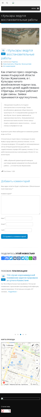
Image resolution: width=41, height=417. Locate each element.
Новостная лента (8, 64)
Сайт (2, 230)
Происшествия (26, 64)
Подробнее (34, 311)
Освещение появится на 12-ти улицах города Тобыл (22, 298)
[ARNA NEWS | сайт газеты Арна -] (20, 4)
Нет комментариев (9, 66)
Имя (3, 218)
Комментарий (6, 194)
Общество (17, 64)
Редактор (15, 62)
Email (3, 224)
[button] (33, 8)
